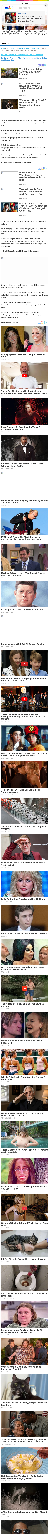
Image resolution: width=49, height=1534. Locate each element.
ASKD (24, 3)
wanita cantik (37, 54)
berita (4, 54)
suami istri (27, 54)
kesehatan (11, 54)
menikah (19, 54)
